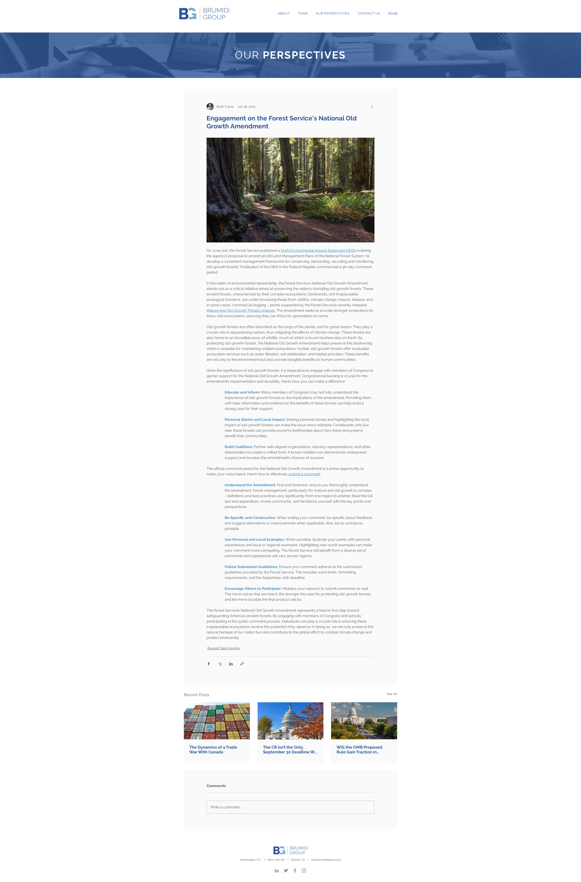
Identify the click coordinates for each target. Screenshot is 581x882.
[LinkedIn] (277, 870)
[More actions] (371, 106)
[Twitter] (286, 870)
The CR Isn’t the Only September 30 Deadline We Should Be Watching (290, 749)
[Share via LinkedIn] (231, 664)
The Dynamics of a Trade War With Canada (213, 749)
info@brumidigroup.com (326, 859)
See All (392, 694)
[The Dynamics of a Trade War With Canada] (217, 720)
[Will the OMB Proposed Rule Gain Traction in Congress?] (364, 720)
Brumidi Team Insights (223, 648)
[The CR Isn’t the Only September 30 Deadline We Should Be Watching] (291, 721)
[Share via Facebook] (209, 664)
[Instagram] (304, 870)
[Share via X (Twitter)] (220, 664)
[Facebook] (295, 870)
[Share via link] (242, 664)
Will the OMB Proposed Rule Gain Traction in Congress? (359, 749)
